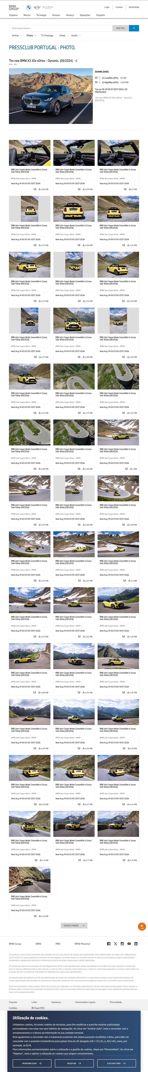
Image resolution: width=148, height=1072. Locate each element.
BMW (38, 943)
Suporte (13, 1002)
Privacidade (116, 1002)
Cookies (13, 1007)
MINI (58, 943)
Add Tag (120, 28)
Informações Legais (85, 1002)
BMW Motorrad (82, 943)
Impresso (56, 1002)
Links (34, 1002)
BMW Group (15, 943)
